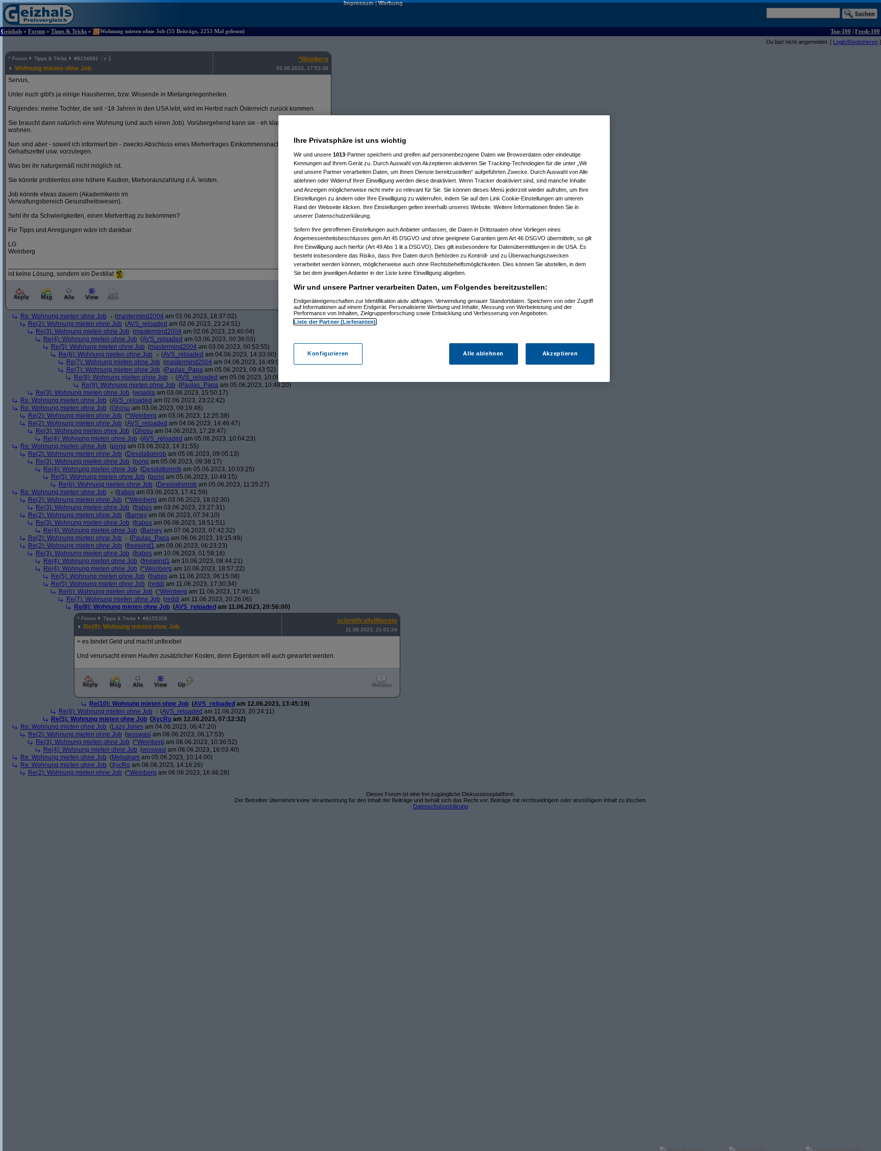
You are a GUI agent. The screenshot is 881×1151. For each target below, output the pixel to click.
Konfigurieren (327, 353)
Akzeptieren (560, 353)
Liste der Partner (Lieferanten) (335, 322)
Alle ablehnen (483, 353)
